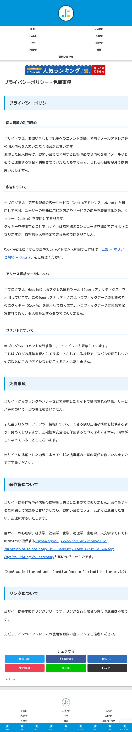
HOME (23, 711)
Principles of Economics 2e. (84, 541)
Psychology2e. (46, 541)
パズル (108, 711)
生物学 (108, 716)
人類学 (24, 716)
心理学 (66, 711)
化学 (66, 716)
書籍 (66, 721)
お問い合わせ (108, 721)
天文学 (24, 721)
